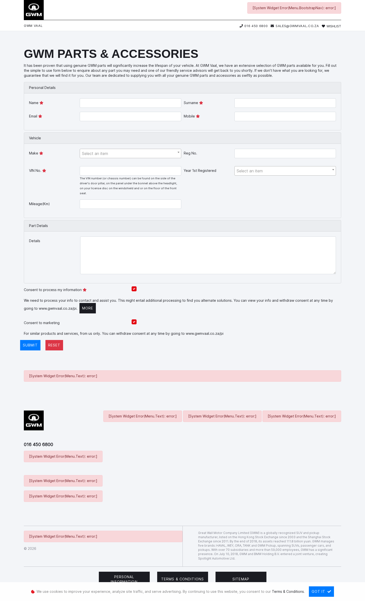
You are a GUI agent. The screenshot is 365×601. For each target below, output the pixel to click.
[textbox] (130, 153)
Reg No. (190, 153)
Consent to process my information (53, 290)
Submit (30, 345)
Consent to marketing (42, 323)
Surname (191, 103)
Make (34, 153)
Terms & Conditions (182, 579)
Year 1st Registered (200, 170)
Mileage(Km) (39, 204)
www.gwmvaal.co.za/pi (57, 308)
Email (33, 116)
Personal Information (124, 579)
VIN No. (35, 170)
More (87, 308)
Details (34, 241)
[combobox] (130, 153)
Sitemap (240, 579)
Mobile (190, 116)
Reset (54, 345)
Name (34, 103)
